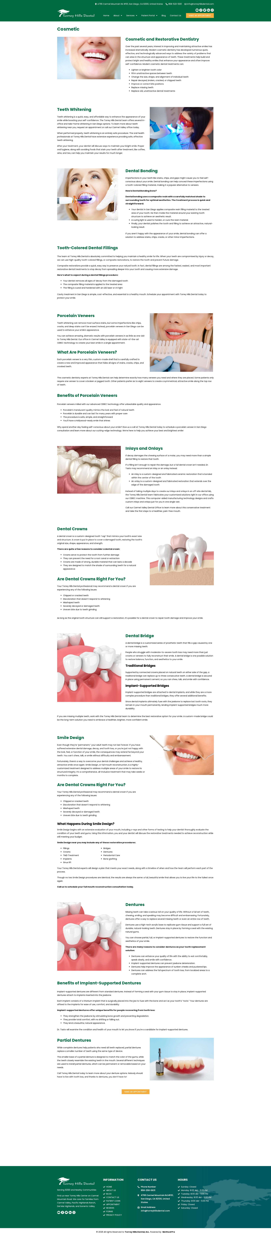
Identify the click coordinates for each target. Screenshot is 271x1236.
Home (106, 15)
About (116, 15)
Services (130, 15)
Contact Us (175, 15)
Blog (164, 15)
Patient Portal (148, 15)
